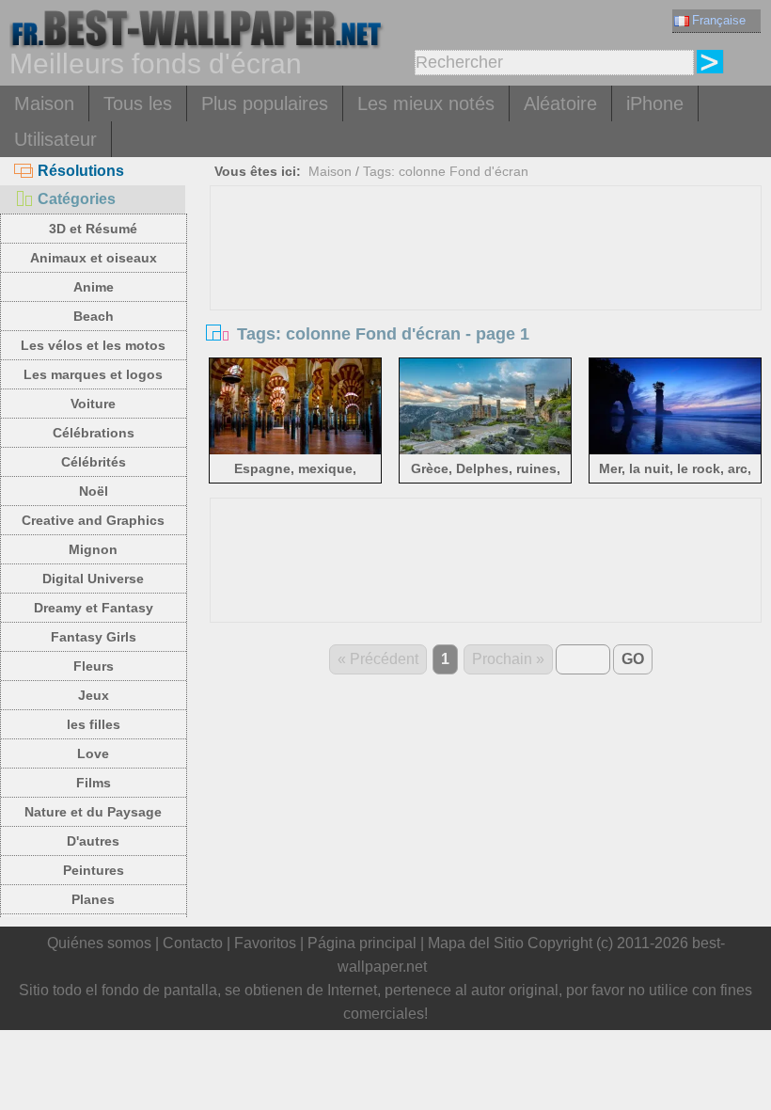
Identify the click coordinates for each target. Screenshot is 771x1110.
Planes (93, 899)
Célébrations (93, 432)
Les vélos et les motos (93, 345)
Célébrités (93, 461)
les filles (93, 724)
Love (93, 753)
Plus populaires (264, 103)
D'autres (93, 840)
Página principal (362, 943)
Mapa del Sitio (476, 943)
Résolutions (81, 171)
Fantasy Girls (93, 636)
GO (633, 659)
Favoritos (265, 943)
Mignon (93, 549)
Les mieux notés (426, 103)
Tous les (137, 103)
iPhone (655, 103)
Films (93, 782)
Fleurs (93, 666)
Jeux (93, 695)
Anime (93, 286)
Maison (44, 103)
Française (719, 20)
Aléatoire (560, 103)
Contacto (193, 943)
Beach (93, 316)
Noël (93, 491)
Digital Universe (93, 578)
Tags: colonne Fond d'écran (445, 171)
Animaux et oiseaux (93, 257)
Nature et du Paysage (93, 811)
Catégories (77, 199)
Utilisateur (55, 139)
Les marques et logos (93, 374)
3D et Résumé (93, 228)
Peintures (93, 870)
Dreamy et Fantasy (93, 607)
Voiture (93, 403)
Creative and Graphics (93, 520)
